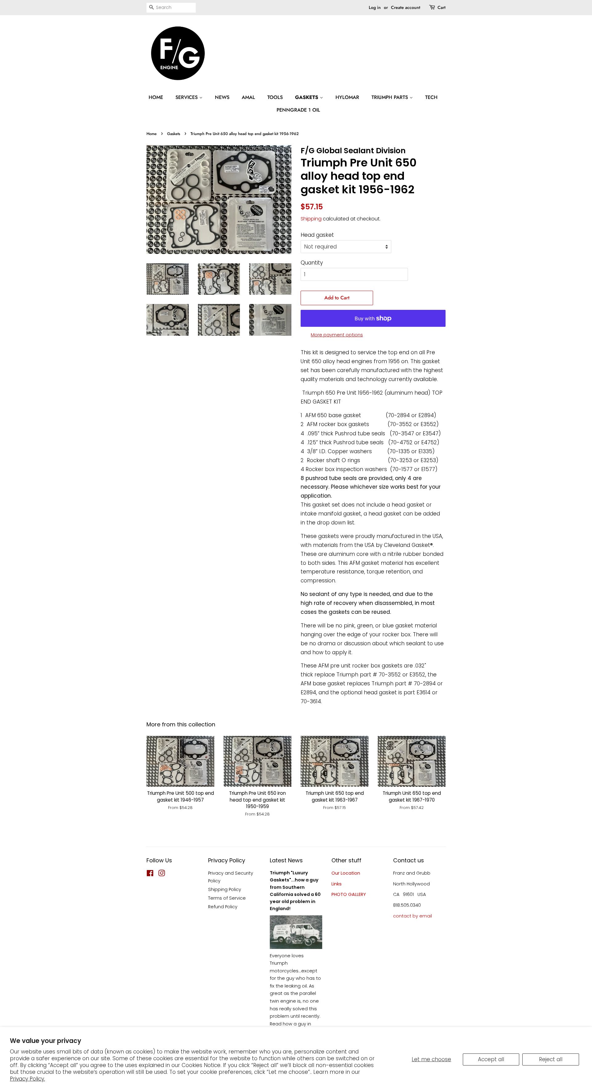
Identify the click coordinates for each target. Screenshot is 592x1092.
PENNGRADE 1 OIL (298, 109)
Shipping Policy (224, 889)
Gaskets (173, 134)
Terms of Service (227, 898)
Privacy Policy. (27, 1078)
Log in (375, 7)
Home (151, 134)
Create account (405, 7)
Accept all (491, 1059)
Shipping (311, 218)
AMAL (248, 97)
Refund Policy (222, 907)
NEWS (222, 97)
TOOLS (275, 97)
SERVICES (187, 97)
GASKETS (307, 97)
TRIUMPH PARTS (390, 97)
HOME (156, 97)
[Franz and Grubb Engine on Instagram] (161, 874)
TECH (431, 97)
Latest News (286, 860)
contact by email (412, 916)
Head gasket (317, 235)
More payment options (337, 334)
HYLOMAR (347, 97)
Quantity (312, 262)
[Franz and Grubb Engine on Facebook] (150, 874)
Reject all (550, 1059)
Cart (442, 7)
